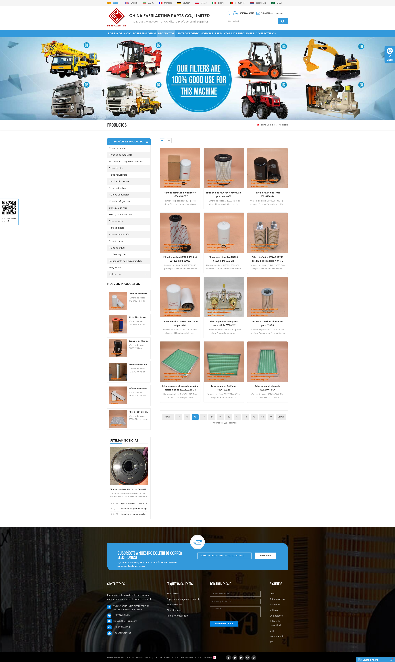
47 (237, 416)
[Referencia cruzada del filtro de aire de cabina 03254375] (118, 395)
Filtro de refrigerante (120, 201)
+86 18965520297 (122, 627)
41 (187, 416)
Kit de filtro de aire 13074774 (139, 317)
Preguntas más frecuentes (234, 33)
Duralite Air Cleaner (119, 181)
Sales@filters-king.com (272, 13)
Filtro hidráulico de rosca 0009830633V (267, 194)
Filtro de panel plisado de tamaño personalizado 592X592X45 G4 (180, 388)
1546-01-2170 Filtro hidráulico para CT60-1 (267, 323)
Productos (166, 33)
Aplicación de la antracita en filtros (137, 503)
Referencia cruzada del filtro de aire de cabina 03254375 (139, 388)
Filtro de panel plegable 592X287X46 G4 (267, 388)
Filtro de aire (173, 593)
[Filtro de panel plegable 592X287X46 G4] (267, 361)
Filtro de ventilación (119, 195)
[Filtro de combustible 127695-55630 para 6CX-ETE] (224, 232)
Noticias (207, 33)
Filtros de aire (116, 168)
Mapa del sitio (277, 636)
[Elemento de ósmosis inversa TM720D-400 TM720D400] (118, 372)
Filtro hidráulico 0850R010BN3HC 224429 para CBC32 (180, 259)
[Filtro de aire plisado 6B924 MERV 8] (118, 419)
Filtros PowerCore (118, 175)
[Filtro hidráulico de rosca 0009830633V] (267, 168)
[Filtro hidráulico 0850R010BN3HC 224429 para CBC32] (180, 232)
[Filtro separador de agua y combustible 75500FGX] (224, 297)
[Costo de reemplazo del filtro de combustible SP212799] (118, 301)
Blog (272, 631)
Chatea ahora (370, 660)
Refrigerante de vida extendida (125, 261)
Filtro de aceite (174, 604)
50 (262, 416)
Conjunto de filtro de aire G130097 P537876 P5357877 (139, 341)
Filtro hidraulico (174, 610)
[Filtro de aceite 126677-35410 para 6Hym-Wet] (180, 297)
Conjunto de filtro (118, 208)
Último (281, 416)
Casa (272, 593)
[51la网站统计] (214, 657)
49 (254, 416)
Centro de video (187, 33)
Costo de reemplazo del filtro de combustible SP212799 (139, 293)
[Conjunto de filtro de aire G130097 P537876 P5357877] (118, 348)
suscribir (265, 555)
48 (245, 416)
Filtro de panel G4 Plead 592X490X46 (223, 388)
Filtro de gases (116, 228)
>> (271, 416)
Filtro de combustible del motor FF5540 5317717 (180, 194)
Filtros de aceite (117, 148)
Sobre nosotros (145, 33)
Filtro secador (116, 221)
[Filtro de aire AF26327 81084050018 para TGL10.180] (224, 168)
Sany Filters (115, 267)
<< (179, 416)
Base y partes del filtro (121, 214)
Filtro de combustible (177, 616)
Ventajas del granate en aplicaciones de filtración (144, 508)
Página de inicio (119, 33)
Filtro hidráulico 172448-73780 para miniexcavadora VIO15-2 (267, 259)
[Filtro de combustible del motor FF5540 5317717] (180, 168)
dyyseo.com (206, 657)
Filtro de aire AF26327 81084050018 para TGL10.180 (223, 194)
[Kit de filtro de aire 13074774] (118, 324)
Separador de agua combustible (126, 161)
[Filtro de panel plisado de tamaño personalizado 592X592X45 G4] (180, 361)
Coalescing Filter (117, 254)
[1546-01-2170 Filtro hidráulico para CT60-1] (267, 297)
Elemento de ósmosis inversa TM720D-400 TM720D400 (139, 364)
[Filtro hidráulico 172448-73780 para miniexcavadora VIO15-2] (267, 232)
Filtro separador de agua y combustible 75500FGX (224, 323)
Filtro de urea (116, 241)
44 (212, 416)
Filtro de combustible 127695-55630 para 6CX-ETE (223, 259)
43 (203, 416)
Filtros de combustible (120, 155)
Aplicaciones (115, 274)
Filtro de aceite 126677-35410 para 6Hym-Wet (180, 323)
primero (168, 416)
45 (220, 416)
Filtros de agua (117, 248)
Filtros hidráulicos (118, 188)
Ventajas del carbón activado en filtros (139, 514)
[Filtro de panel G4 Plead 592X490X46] (224, 361)
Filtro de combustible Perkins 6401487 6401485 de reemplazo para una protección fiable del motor (129, 489)
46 (229, 416)
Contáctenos (266, 33)
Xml (271, 642)
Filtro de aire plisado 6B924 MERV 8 (139, 412)
